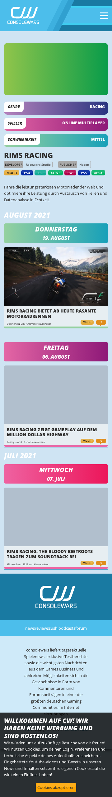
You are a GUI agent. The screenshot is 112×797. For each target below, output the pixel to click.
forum (81, 628)
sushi (53, 628)
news (30, 628)
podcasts (66, 628)
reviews (42, 628)
